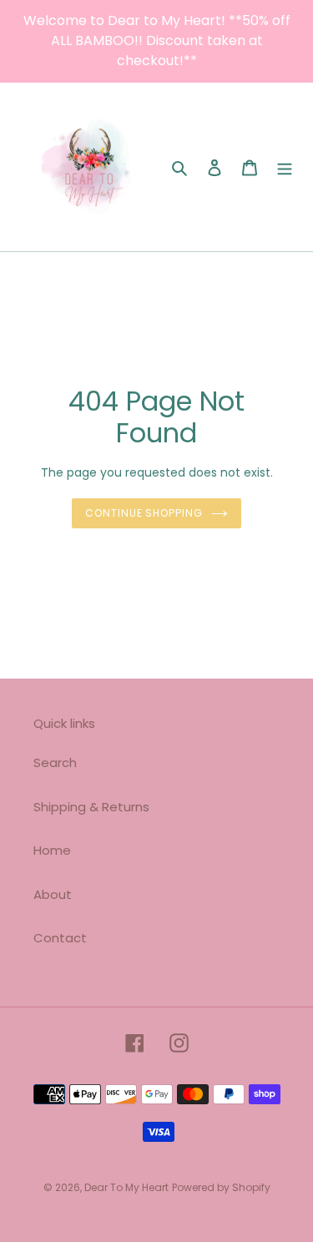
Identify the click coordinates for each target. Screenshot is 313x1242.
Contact (60, 938)
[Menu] (284, 167)
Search (55, 762)
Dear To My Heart (126, 1187)
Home (52, 850)
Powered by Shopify (221, 1187)
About (52, 894)
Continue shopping (144, 513)
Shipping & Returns (91, 806)
